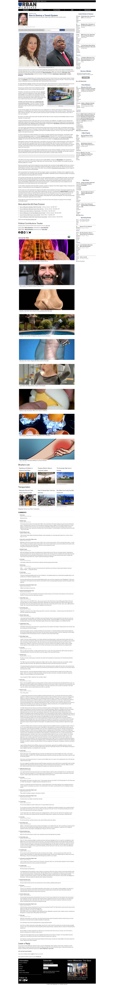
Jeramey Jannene (45, 136)
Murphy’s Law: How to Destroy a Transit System (30, 211)
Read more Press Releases (82, 130)
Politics (41, 10)
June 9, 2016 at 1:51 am (25, 916)
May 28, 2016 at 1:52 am (25, 866)
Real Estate (26, 10)
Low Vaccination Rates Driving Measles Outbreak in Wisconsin (88, 46)
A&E (72, 10)
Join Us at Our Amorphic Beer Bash (25, 1)
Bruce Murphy (22, 26)
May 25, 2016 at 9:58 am (25, 616)
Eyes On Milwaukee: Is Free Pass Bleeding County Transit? (32, 213)
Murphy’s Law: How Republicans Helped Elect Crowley (87, 154)
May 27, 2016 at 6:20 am (25, 859)
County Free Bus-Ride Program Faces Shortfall (30, 214)
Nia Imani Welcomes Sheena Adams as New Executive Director (87, 193)
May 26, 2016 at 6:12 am (25, 838)
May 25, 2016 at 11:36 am (25, 680)
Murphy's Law (26, 509)
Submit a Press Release (24, 972)
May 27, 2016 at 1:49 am (25, 851)
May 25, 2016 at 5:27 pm (25, 802)
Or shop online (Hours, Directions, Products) (76, 979)
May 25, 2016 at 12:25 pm (25, 690)
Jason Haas (64, 72)
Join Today (85, 77)
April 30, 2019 (21, 229)
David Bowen (56, 74)
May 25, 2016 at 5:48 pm (25, 824)
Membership (88, 10)
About (20, 964)
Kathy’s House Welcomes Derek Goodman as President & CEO (88, 205)
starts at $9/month (44, 948)
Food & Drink (56, 10)
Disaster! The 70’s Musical (86, 226)
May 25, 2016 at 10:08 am (25, 624)
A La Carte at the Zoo (84, 220)
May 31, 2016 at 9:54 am (25, 895)
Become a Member (86, 71)
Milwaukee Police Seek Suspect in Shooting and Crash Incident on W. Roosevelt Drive (88, 89)
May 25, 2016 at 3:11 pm (25, 791)
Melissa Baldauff (64, 191)
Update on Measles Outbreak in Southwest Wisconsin (87, 103)
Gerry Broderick (44, 227)
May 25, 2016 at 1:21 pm (25, 751)
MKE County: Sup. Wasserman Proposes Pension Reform (88, 35)
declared (42, 92)
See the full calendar (80, 261)
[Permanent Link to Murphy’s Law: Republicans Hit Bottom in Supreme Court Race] (27, 483)
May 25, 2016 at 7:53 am (25, 609)
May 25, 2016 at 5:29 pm (25, 818)
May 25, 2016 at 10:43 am (25, 637)
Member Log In (43, 1)
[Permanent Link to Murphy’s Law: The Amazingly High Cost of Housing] (65, 483)
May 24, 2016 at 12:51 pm (25, 516)
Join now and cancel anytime (24, 951)
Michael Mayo (60, 159)
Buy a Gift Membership (81, 81)
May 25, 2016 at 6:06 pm (25, 832)
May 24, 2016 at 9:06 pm (25, 591)
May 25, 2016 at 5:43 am (25, 599)
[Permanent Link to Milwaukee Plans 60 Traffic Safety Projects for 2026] (27, 505)
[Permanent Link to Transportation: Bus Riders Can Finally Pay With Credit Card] (65, 505)
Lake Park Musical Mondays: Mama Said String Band (86, 245)
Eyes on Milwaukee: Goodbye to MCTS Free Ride (30, 207)
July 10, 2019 (21, 227)
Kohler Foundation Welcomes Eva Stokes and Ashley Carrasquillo (88, 184)
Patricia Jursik (62, 74)
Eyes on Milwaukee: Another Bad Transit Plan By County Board (33, 216)
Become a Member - (37, 1)
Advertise (21, 966)
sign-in (32, 954)
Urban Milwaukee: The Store (79, 960)
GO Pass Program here (31, 219)
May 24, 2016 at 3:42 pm (25, 560)
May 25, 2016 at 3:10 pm (25, 778)
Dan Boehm (56, 123)
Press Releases (86, 85)
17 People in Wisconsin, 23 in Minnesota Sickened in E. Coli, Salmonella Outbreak (88, 59)
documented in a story (29, 136)
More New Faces (80, 215)
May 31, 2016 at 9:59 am (25, 905)
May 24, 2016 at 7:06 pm (25, 573)
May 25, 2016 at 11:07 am (25, 648)
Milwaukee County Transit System (38, 123)
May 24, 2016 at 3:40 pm (25, 540)
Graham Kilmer (64, 506)
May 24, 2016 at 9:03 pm (25, 586)
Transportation (36, 509)
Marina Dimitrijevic (47, 72)
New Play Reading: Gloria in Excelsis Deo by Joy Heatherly (87, 233)
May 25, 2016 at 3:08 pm (25, 769)
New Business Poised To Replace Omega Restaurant (87, 144)
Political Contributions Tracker (30, 223)
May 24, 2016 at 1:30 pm (25, 533)
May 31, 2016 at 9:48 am (25, 886)
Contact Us (38, 956)
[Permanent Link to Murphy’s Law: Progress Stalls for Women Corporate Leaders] (46, 483)
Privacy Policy (22, 970)
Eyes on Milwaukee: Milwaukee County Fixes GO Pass (32, 209)
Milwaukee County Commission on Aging (42, 79)
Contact (20, 968)
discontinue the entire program (58, 168)
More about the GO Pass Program (31, 204)
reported (29, 83)
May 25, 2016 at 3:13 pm (25, 797)
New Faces (86, 180)
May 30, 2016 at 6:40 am (25, 880)
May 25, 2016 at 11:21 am (25, 656)
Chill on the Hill (83, 257)
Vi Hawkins (25, 79)
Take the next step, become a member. (51, 971)
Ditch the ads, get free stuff (48, 972)
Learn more (48, 225)
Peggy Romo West (29, 74)
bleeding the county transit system (61, 138)
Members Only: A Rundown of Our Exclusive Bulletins (88, 25)
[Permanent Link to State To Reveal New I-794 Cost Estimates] (46, 505)
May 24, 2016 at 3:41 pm (25, 550)
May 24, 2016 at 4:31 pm (25, 566)
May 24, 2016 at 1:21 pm (25, 522)
